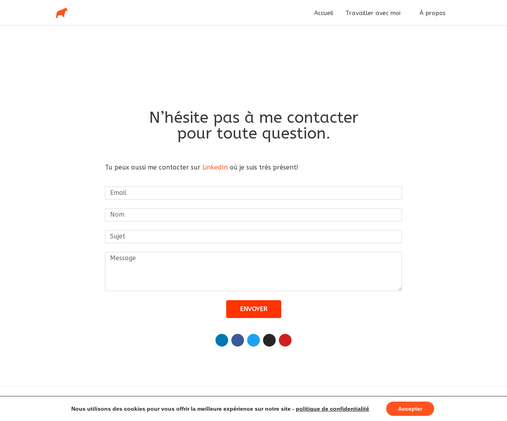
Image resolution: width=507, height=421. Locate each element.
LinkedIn (215, 167)
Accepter (410, 409)
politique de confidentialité (332, 409)
